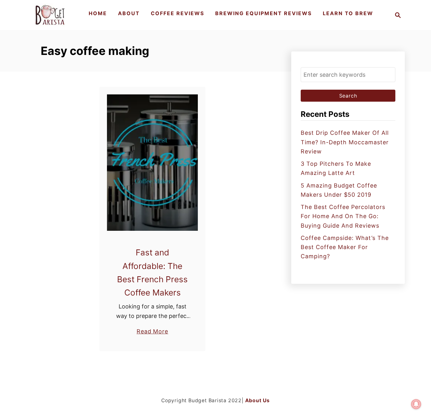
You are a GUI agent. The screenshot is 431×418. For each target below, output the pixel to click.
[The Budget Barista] (50, 15)
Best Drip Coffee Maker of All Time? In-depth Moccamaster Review (345, 142)
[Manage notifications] (416, 404)
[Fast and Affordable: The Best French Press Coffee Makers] (152, 162)
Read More (152, 332)
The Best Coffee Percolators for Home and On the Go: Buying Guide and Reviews (343, 216)
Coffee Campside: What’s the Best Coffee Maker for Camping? (345, 247)
